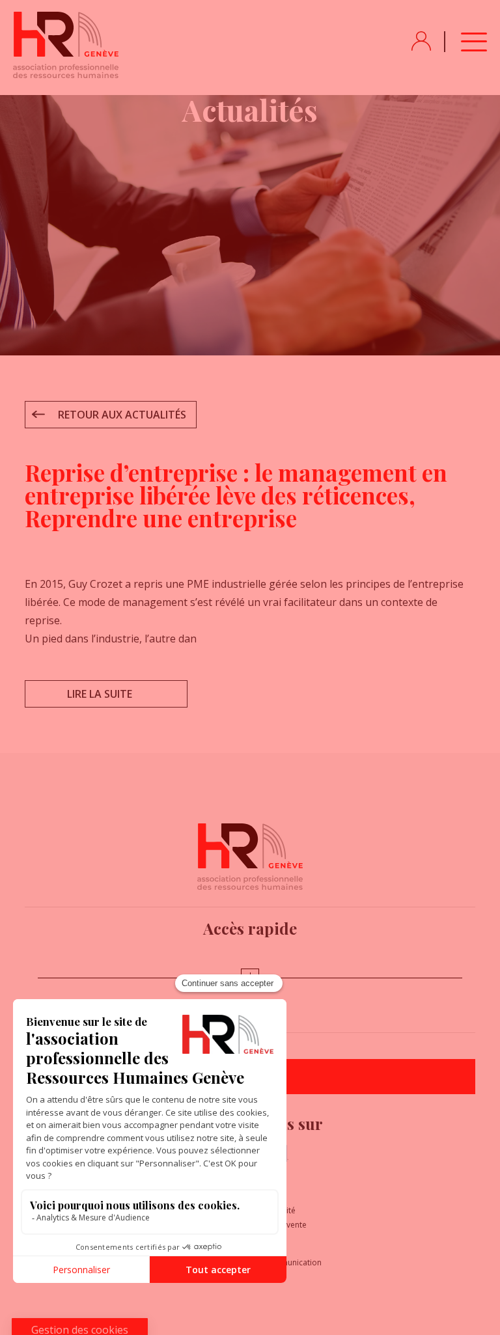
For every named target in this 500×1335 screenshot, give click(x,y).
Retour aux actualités (122, 414)
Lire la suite (99, 694)
